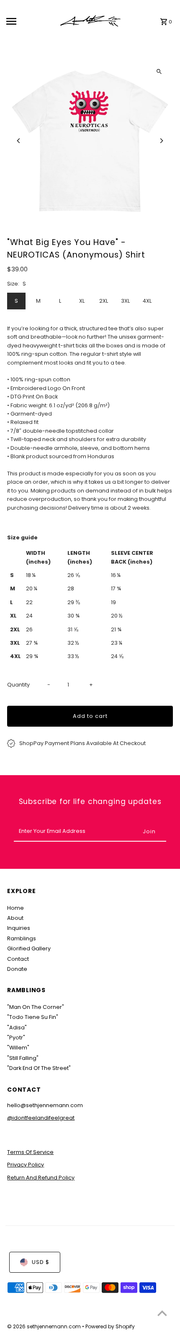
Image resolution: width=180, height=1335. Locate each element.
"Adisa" (17, 1027)
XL (82, 300)
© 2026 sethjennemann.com (44, 1326)
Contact (18, 958)
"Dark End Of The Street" (39, 1068)
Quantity (18, 684)
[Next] (161, 140)
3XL (125, 300)
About (15, 917)
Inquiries (18, 928)
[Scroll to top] (162, 1313)
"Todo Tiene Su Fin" (32, 1017)
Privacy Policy (25, 1164)
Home (15, 907)
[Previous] (18, 140)
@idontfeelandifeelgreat (41, 1117)
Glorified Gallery (29, 948)
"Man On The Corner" (35, 1007)
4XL (147, 300)
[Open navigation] (30, 21)
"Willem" (18, 1047)
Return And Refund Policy (41, 1177)
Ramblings (21, 938)
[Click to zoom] (159, 71)
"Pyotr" (16, 1037)
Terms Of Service (30, 1152)
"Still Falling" (23, 1058)
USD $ (40, 1262)
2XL (103, 300)
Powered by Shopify (110, 1326)
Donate (17, 969)
